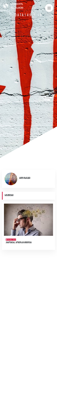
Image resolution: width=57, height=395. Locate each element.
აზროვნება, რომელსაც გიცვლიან (19, 242)
